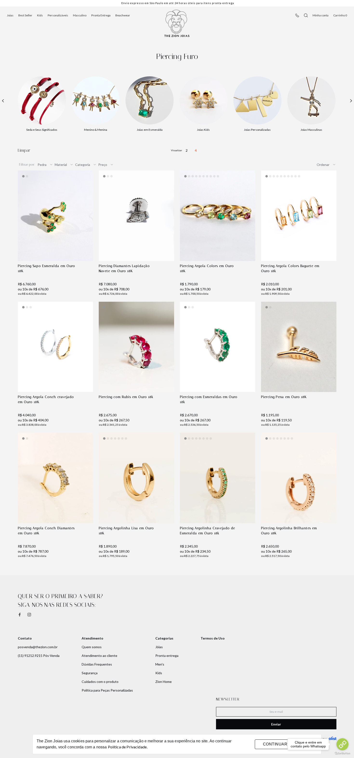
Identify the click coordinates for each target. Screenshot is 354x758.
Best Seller (25, 15)
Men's (159, 664)
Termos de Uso (213, 638)
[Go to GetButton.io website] (342, 753)
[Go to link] (342, 744)
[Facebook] (19, 614)
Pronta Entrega (101, 15)
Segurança (90, 673)
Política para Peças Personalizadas (107, 690)
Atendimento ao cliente (99, 655)
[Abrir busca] (306, 15)
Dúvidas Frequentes (97, 664)
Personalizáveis (58, 15)
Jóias (159, 647)
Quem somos (92, 647)
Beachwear (122, 15)
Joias (10, 15)
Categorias (164, 638)
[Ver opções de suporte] (297, 15)
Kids (40, 15)
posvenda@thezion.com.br (38, 647)
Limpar (24, 150)
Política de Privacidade (127, 747)
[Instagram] (29, 614)
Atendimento (92, 638)
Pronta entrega (166, 655)
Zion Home (163, 682)
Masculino (79, 15)
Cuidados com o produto (100, 682)
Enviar (276, 724)
